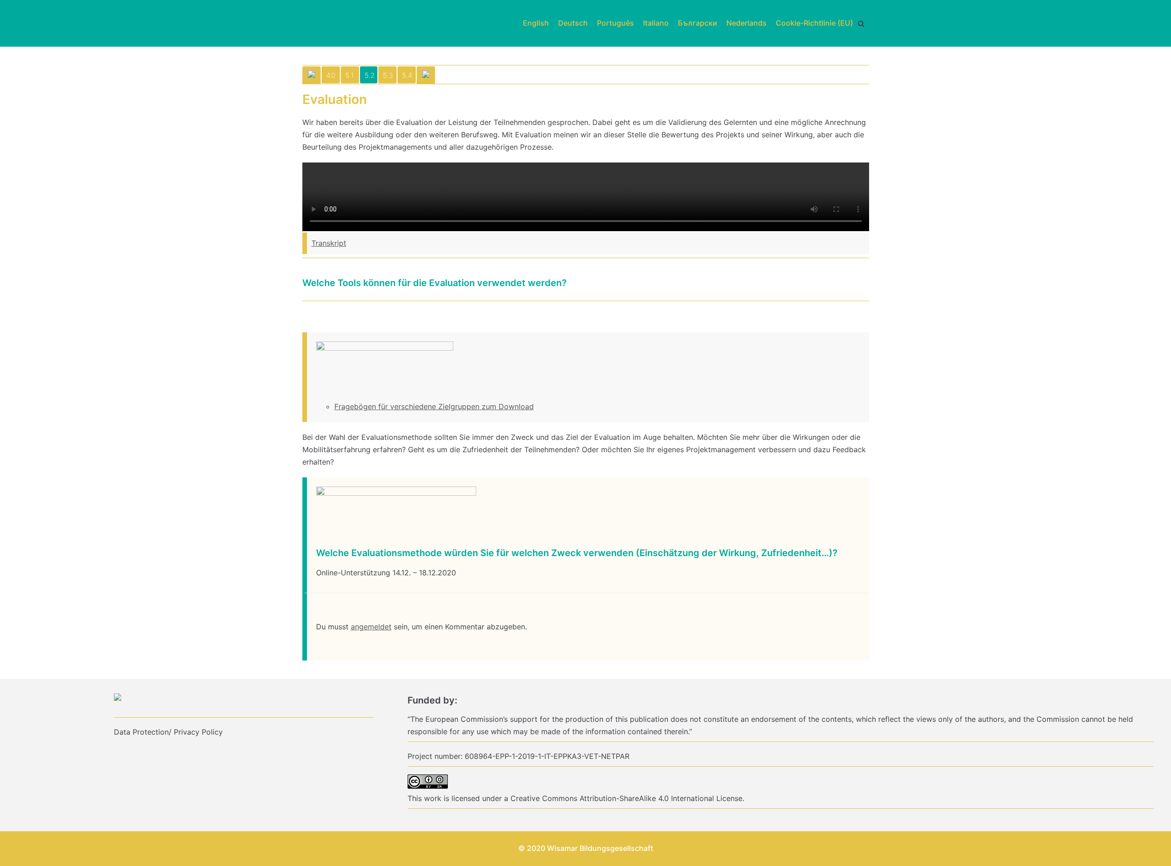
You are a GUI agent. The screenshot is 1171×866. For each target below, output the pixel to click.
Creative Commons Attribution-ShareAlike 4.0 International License (626, 798)
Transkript (329, 243)
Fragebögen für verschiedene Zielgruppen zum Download (434, 406)
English (536, 22)
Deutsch (573, 22)
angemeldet (371, 626)
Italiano (656, 22)
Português (615, 22)
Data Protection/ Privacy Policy (168, 731)
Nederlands (746, 22)
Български (697, 22)
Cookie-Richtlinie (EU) (814, 22)
